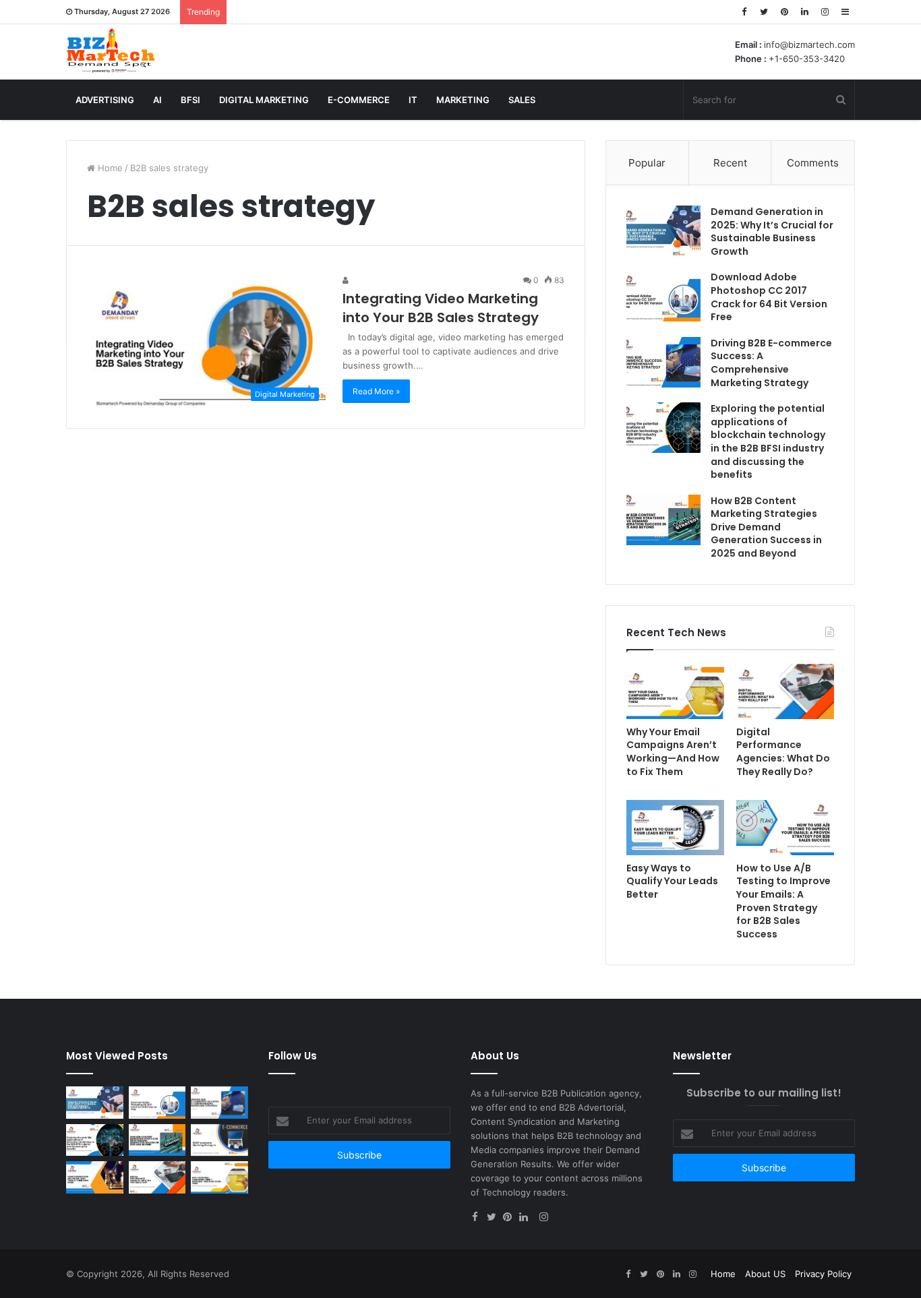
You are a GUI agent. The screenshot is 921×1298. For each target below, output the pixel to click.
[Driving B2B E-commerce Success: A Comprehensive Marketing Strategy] (663, 362)
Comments (813, 162)
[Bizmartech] (110, 51)
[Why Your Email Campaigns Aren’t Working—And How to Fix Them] (675, 691)
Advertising (105, 99)
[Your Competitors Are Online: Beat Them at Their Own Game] (94, 1177)
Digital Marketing (264, 99)
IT (413, 99)
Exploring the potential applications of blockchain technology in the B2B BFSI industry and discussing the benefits (768, 441)
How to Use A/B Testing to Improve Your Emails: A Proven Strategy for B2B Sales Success (783, 901)
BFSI (190, 99)
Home (109, 167)
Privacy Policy (823, 1273)
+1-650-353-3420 (807, 58)
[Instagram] (824, 12)
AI (157, 99)
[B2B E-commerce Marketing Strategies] (219, 1140)
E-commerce (359, 99)
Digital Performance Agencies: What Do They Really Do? (783, 751)
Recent (730, 162)
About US (765, 1273)
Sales (521, 99)
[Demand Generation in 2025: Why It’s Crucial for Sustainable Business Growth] (663, 231)
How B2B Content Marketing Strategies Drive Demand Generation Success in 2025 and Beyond (766, 527)
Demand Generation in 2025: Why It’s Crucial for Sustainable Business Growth (772, 231)
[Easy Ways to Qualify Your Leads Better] (675, 827)
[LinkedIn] (804, 12)
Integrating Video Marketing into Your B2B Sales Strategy (441, 308)
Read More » (376, 391)
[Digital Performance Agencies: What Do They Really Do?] (785, 691)
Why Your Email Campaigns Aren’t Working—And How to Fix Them (672, 751)
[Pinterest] (784, 12)
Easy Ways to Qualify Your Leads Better (672, 881)
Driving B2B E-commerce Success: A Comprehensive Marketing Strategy (771, 363)
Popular (646, 162)
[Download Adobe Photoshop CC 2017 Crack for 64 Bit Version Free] (663, 296)
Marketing (462, 99)
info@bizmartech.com (809, 44)
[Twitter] (764, 12)
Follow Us (292, 1056)
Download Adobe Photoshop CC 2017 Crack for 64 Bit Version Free (769, 296)
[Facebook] (744, 12)
